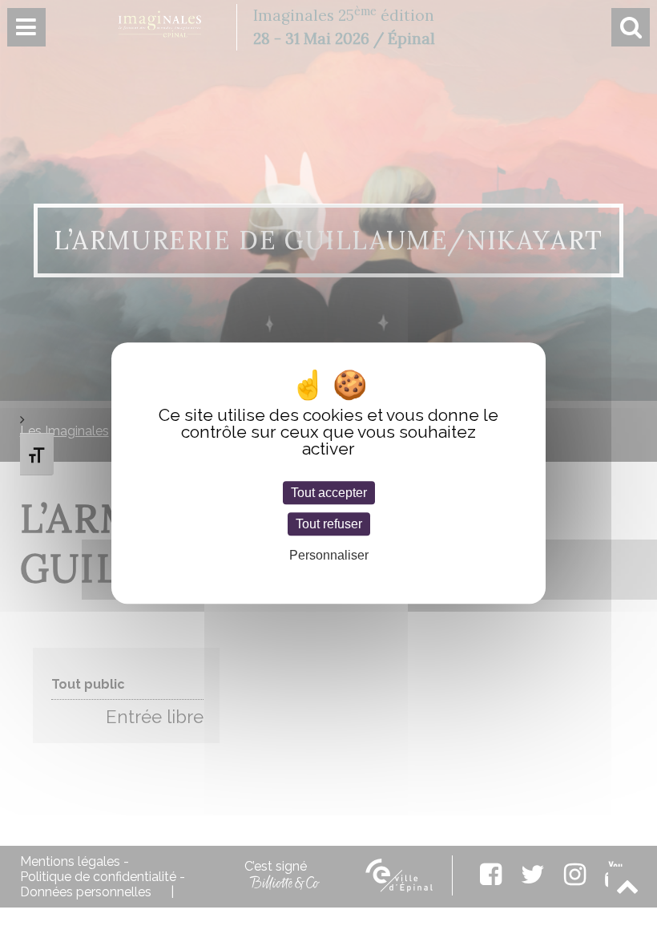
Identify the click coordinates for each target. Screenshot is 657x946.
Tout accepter (329, 492)
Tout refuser (329, 524)
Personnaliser (329, 556)
